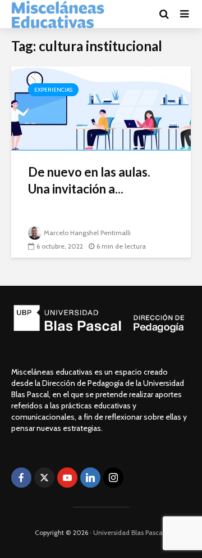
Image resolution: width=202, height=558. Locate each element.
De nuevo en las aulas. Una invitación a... (89, 180)
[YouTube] (67, 477)
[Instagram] (113, 477)
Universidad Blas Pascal (128, 532)
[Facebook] (21, 477)
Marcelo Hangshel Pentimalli (87, 232)
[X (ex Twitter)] (44, 477)
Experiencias (53, 89)
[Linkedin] (90, 477)
